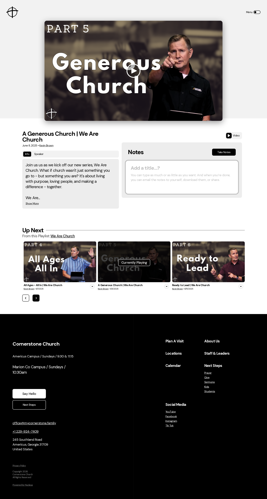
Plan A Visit (174, 341)
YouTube (170, 411)
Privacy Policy (19, 465)
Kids (206, 386)
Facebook (171, 416)
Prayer (208, 373)
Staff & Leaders (217, 353)
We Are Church (62, 236)
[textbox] (182, 177)
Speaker (38, 154)
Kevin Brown (46, 145)
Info (27, 154)
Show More (32, 203)
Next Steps (213, 365)
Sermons (209, 382)
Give (207, 377)
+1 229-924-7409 (26, 431)
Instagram (171, 421)
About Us (212, 341)
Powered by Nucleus (23, 484)
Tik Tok (169, 425)
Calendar (173, 365)
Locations (173, 353)
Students (209, 391)
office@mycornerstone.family (34, 423)
